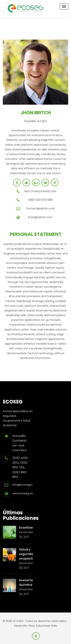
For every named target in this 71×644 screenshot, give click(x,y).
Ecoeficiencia (29, 528)
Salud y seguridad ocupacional (28, 553)
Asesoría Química (26, 582)
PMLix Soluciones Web (42, 626)
